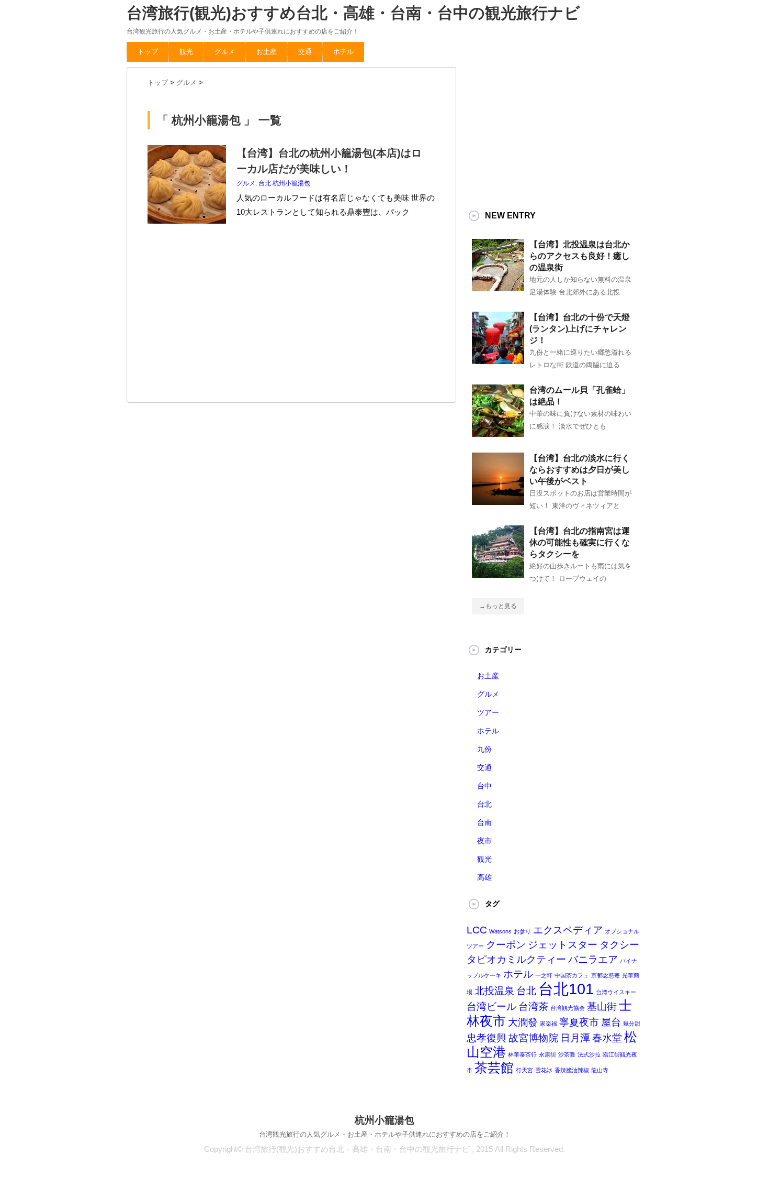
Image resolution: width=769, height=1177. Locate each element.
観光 (186, 52)
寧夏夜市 (579, 1022)
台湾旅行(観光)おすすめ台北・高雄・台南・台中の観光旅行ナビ (353, 12)
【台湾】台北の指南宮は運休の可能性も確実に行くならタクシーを (579, 542)
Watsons (500, 931)
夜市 (484, 841)
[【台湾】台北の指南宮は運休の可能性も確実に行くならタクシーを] (498, 573)
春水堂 (607, 1037)
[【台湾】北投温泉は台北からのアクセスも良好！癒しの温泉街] (498, 287)
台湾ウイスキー (616, 992)
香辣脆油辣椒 (572, 1070)
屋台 (611, 1022)
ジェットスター (562, 944)
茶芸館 (494, 1068)
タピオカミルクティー (516, 959)
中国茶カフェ (572, 975)
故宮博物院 (533, 1037)
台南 (484, 822)
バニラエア (593, 959)
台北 (264, 183)
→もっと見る (498, 606)
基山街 (602, 1006)
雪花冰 (543, 1070)
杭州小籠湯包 (291, 183)
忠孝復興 (486, 1037)
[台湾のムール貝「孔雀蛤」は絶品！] (498, 432)
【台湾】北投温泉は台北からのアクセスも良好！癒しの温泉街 (579, 256)
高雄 (484, 877)
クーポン (506, 944)
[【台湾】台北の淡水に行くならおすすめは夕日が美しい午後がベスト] (498, 501)
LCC (477, 930)
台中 (484, 786)
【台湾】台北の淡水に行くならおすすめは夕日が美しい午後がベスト (579, 470)
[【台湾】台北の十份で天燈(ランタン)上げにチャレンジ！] (498, 360)
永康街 (547, 1054)
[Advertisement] (226, 315)
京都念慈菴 (605, 975)
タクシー (619, 944)
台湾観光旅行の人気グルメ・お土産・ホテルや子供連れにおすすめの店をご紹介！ (385, 1134)
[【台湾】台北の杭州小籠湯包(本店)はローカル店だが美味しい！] (187, 229)
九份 (484, 749)
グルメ (224, 52)
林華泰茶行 (522, 1054)
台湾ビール (491, 1006)
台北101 (566, 988)
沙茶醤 (566, 1054)
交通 (305, 52)
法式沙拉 (589, 1054)
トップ (148, 52)
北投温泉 (494, 990)
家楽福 (548, 1023)
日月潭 (575, 1037)
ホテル (343, 52)
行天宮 (524, 1070)
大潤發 (523, 1022)
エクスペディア (568, 930)
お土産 (266, 52)
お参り (522, 931)
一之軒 (543, 975)
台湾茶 (533, 1006)
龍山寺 (599, 1070)
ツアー (488, 712)
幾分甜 (631, 1023)
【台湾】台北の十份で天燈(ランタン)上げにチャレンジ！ (579, 329)
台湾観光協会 (567, 1008)
